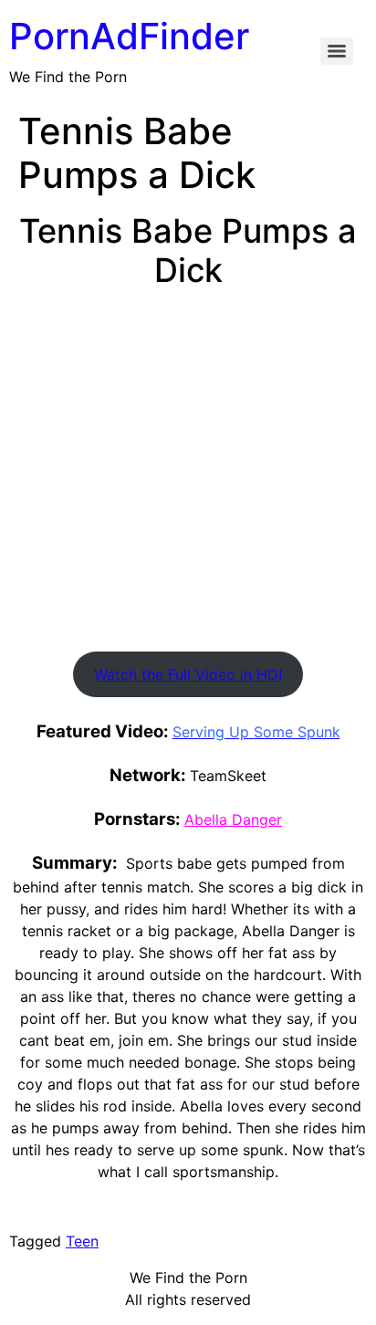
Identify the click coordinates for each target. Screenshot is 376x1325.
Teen (82, 1241)
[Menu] (336, 51)
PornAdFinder (129, 36)
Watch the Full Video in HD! (188, 674)
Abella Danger (233, 819)
